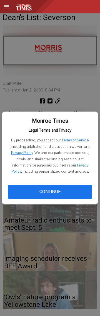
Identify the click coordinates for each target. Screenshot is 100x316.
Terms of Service (75, 140)
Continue (50, 191)
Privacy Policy (22, 152)
